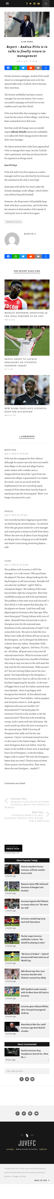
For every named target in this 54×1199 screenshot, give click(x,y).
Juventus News (10, 853)
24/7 (18, 853)
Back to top (41, 1180)
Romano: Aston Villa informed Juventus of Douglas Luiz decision (34, 887)
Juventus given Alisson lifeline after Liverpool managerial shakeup (34, 1009)
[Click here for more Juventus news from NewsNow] (13, 848)
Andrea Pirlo (13, 222)
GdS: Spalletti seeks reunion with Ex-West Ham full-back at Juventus (35, 992)
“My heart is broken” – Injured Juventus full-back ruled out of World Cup (35, 957)
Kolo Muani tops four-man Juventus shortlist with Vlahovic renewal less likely (33, 974)
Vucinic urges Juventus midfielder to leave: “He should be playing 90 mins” (33, 939)
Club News (27, 42)
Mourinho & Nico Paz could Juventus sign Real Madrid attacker (33, 1027)
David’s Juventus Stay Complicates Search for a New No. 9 (34, 1054)
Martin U (30, 233)
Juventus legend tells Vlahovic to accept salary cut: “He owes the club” (34, 904)
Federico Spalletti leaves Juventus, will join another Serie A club (33, 870)
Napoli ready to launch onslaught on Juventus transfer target (20, 362)
